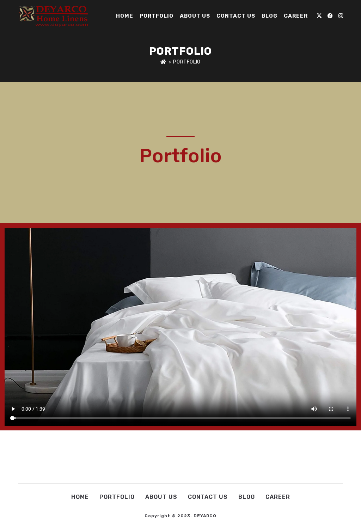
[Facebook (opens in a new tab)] (330, 16)
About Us (161, 497)
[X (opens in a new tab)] (319, 16)
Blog (246, 497)
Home (80, 497)
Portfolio (186, 62)
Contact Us (208, 497)
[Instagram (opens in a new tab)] (341, 16)
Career (277, 497)
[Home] (163, 62)
